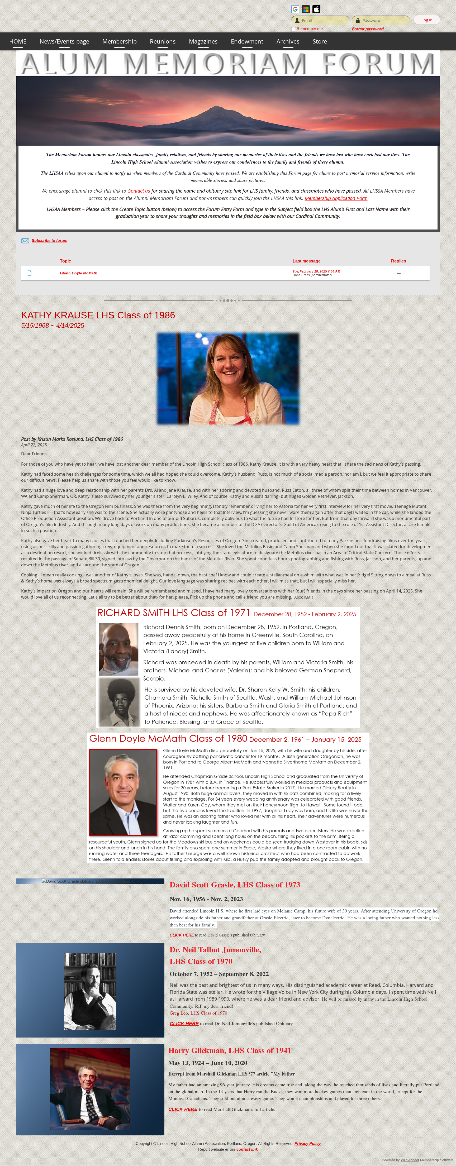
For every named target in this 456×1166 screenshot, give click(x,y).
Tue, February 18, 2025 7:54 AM (316, 271)
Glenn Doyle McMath (78, 273)
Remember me (310, 28)
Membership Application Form (336, 198)
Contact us (138, 191)
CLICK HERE (182, 935)
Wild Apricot (410, 1160)
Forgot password (368, 29)
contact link (247, 1149)
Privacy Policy (307, 1143)
